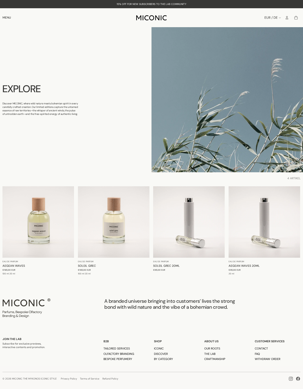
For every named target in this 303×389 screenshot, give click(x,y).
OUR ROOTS (212, 348)
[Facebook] (298, 378)
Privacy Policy (69, 378)
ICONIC (159, 348)
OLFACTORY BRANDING (118, 354)
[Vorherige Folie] (8, 221)
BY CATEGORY (163, 359)
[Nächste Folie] (68, 221)
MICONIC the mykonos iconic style (34, 378)
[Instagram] (290, 378)
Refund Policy (110, 378)
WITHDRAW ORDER (267, 359)
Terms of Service (89, 378)
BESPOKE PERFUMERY (117, 359)
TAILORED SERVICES (116, 348)
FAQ (257, 354)
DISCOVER (161, 354)
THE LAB (209, 354)
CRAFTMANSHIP (214, 359)
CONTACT (261, 348)
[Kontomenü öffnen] (286, 17)
